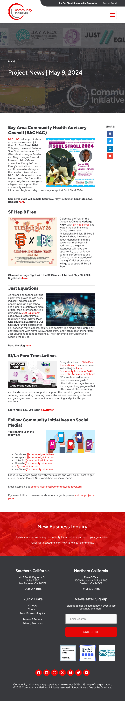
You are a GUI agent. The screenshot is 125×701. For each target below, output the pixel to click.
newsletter (47, 409)
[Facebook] (38, 672)
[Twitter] (78, 672)
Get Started (45, 542)
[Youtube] (86, 672)
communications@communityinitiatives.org (56, 486)
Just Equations (30, 312)
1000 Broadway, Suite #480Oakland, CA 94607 (91, 582)
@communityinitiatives (40, 454)
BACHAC (13, 139)
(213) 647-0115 (33, 588)
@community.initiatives (40, 457)
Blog (11, 61)
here (21, 201)
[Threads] (62, 672)
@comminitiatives (27, 466)
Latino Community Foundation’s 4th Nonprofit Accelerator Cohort (77, 371)
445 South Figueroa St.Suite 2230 (32, 579)
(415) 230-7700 (91, 588)
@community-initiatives (39, 460)
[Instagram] (54, 672)
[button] (110, 134)
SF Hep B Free (81, 224)
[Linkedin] (46, 672)
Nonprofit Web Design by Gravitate (91, 687)
